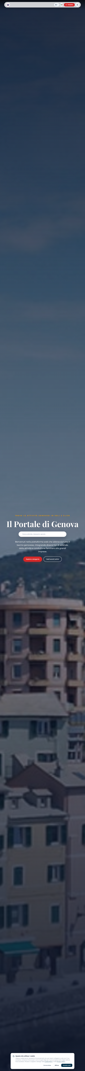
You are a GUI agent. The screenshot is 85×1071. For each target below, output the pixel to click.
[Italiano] (61, 4)
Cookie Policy (49, 1061)
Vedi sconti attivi (52, 559)
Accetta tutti (67, 1065)
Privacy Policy (61, 1061)
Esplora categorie (32, 559)
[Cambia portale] (56, 4)
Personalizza (47, 1065)
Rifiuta (57, 1065)
